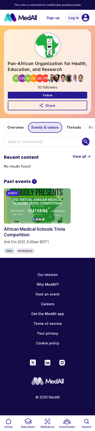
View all (82, 156)
